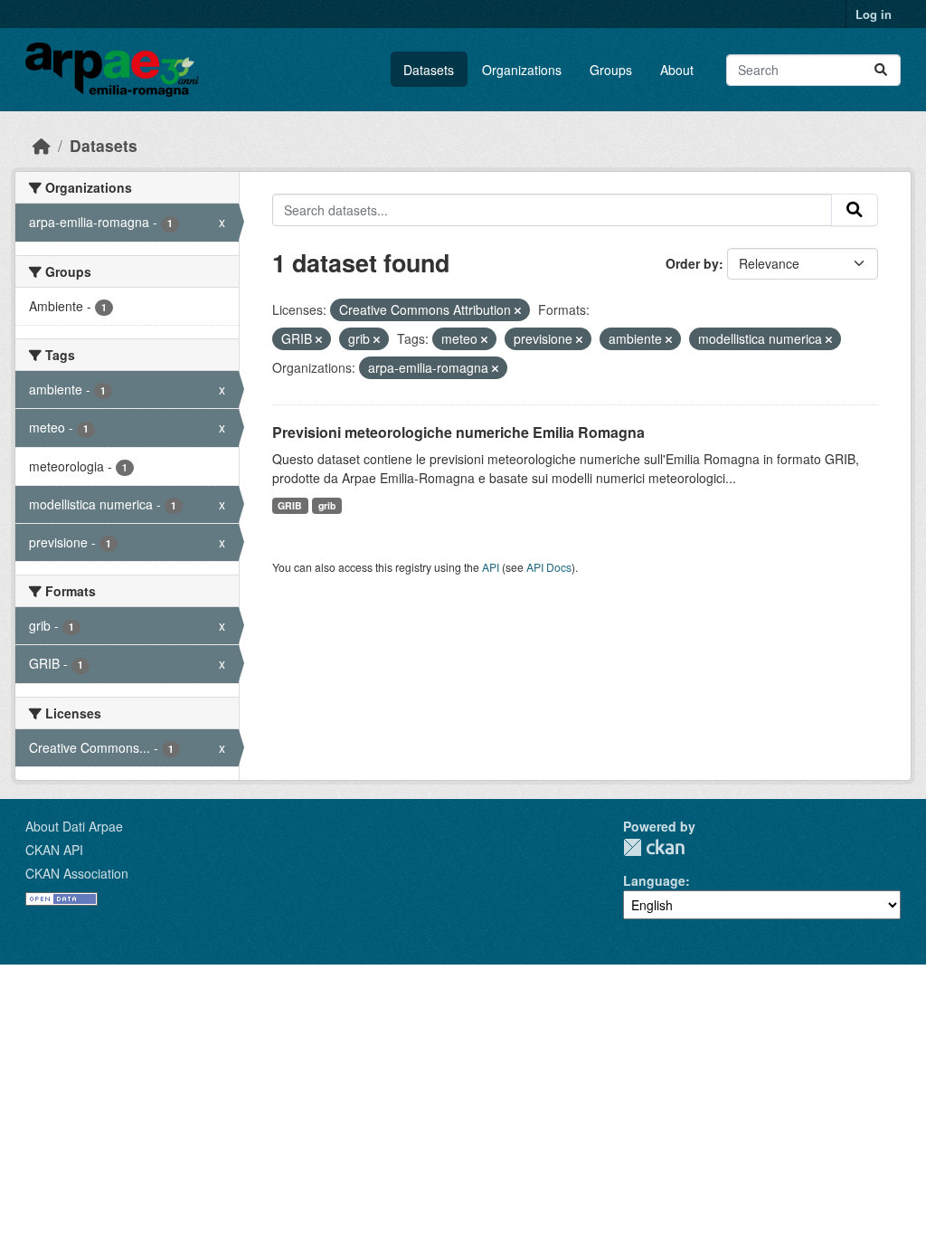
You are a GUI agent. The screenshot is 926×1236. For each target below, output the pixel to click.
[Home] (42, 145)
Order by (692, 263)
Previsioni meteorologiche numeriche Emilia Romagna (458, 432)
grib (326, 505)
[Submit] (881, 70)
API (490, 567)
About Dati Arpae (74, 826)
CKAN (654, 847)
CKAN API (54, 850)
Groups (611, 70)
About (677, 70)
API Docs (549, 567)
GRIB (290, 505)
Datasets (428, 70)
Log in (873, 14)
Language (654, 880)
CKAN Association (76, 873)
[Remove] (518, 310)
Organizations (522, 70)
